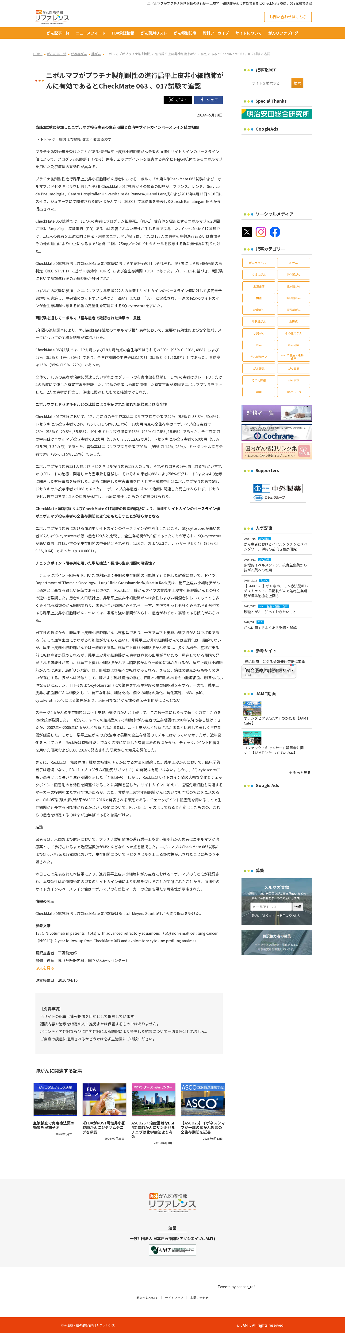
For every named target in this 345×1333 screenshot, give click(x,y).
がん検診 (293, 380)
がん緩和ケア (258, 357)
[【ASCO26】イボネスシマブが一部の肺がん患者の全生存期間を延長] (203, 1099)
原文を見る (44, 968)
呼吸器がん (294, 298)
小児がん (258, 333)
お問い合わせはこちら (288, 16)
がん (259, 345)
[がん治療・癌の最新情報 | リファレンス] (52, 16)
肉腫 (259, 298)
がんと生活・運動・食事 (293, 356)
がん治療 (293, 345)
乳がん (293, 263)
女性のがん (259, 274)
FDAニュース (294, 392)
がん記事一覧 (58, 33)
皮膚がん (258, 310)
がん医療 (293, 368)
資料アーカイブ (216, 33)
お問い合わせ (199, 1297)
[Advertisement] (281, 170)
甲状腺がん (259, 321)
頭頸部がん (294, 310)
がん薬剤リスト (154, 33)
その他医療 (259, 380)
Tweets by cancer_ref (236, 1286)
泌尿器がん (294, 286)
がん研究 (258, 368)
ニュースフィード (91, 33)
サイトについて (248, 33)
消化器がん (294, 274)
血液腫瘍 (258, 286)
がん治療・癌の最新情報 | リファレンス (88, 1325)
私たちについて (147, 1297)
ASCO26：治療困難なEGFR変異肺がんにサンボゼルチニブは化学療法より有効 (153, 1129)
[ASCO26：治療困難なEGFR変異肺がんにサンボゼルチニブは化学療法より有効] (153, 1099)
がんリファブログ (283, 33)
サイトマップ (174, 1297)
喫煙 (259, 392)
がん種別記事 (185, 33)
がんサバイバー (259, 263)
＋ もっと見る (300, 772)
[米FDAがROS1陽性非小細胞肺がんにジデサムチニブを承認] (104, 1099)
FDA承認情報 (123, 33)
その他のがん (293, 333)
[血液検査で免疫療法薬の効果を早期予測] (55, 1099)
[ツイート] (178, 100)
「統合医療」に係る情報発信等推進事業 (273, 661)
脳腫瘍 (293, 321)
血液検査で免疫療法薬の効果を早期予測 (53, 1125)
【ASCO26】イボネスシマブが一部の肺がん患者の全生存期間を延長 (203, 1127)
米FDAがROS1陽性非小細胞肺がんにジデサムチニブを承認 (103, 1127)
